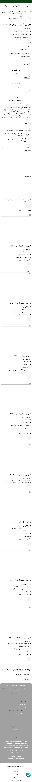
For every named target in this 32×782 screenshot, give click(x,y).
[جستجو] (25, 5)
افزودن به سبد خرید (25, 49)
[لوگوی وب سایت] (16, 5)
